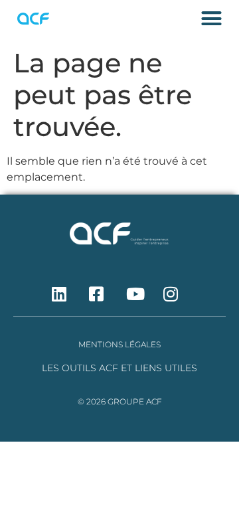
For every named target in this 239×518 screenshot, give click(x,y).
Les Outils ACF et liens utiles (119, 368)
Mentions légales (119, 344)
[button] (211, 18)
